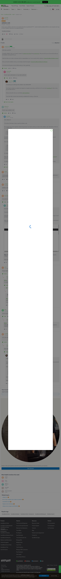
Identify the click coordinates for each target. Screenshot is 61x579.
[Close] (51, 130)
